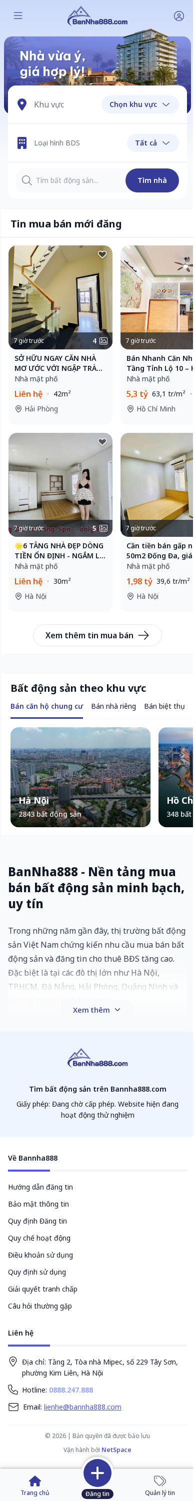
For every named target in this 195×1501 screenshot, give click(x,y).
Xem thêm (91, 1010)
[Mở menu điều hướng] (18, 16)
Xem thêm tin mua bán (90, 635)
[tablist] (46, 707)
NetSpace (117, 1450)
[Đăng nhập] (179, 16)
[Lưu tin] (102, 255)
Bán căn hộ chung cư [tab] (46, 706)
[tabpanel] (97, 777)
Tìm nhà (152, 180)
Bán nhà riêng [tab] (113, 706)
